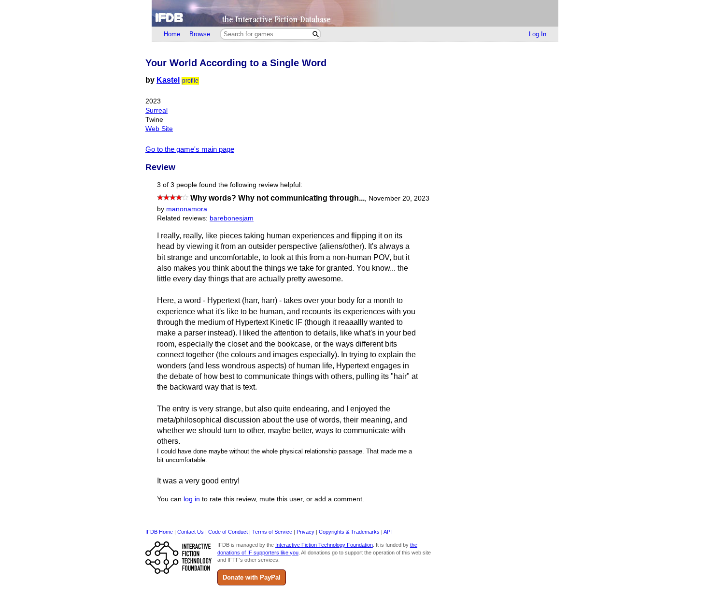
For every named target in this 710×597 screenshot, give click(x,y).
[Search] (315, 34)
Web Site (159, 128)
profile (190, 80)
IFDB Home (159, 532)
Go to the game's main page (189, 149)
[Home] (355, 13)
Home (172, 34)
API (387, 532)
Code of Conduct (228, 532)
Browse (199, 34)
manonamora (186, 209)
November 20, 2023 (399, 198)
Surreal (156, 110)
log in (192, 499)
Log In (537, 34)
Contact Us (190, 532)
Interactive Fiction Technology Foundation (324, 545)
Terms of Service (272, 532)
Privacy (305, 532)
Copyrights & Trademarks (349, 532)
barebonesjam (232, 218)
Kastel (168, 80)
